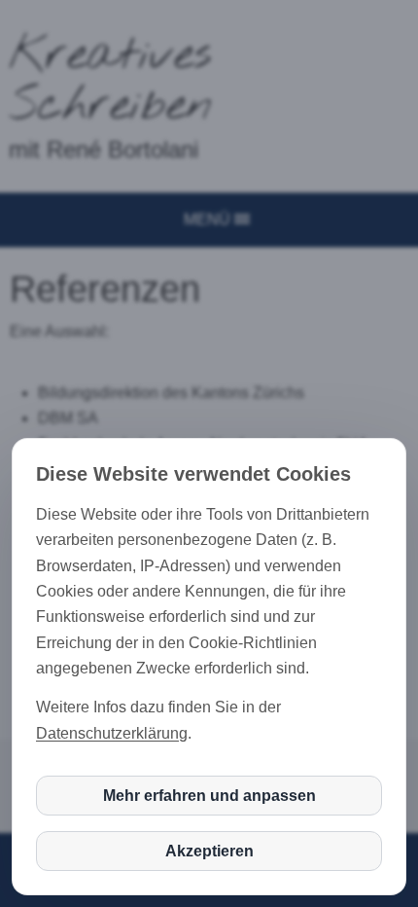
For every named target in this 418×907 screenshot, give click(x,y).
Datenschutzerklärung (112, 733)
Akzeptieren (209, 851)
